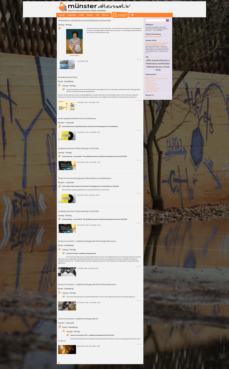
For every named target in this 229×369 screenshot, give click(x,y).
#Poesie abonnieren (59, 363)
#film (148, 60)
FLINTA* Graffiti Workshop (154, 36)
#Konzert (163, 60)
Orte (97, 14)
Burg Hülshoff (153, 71)
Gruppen (90, 14)
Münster (151, 66)
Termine (62, 14)
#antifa (160, 63)
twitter (132, 15)
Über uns (105, 14)
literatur (159, 66)
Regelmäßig (72, 14)
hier (152, 30)
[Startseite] (94, 7)
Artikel (81, 14)
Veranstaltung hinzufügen (120, 12)
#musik (155, 60)
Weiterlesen (139, 59)
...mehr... (149, 53)
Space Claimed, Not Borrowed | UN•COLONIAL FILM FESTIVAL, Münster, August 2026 (157, 44)
